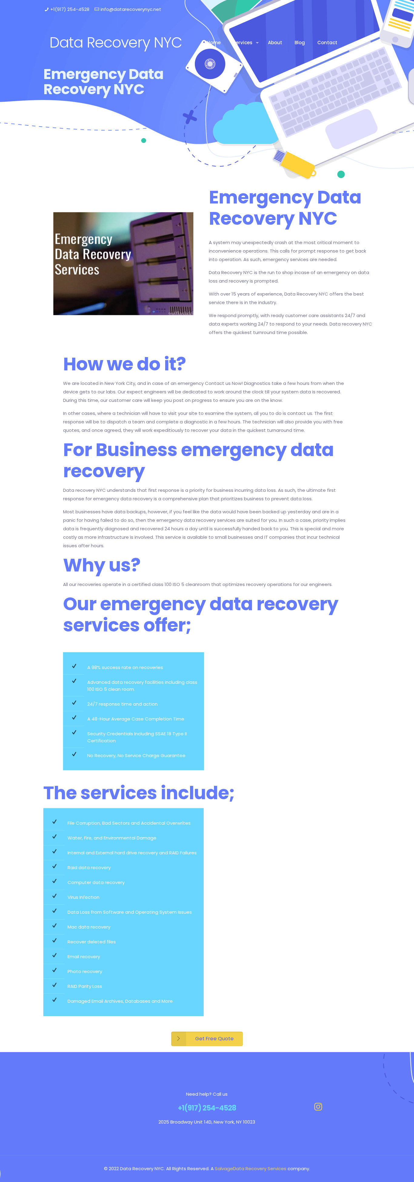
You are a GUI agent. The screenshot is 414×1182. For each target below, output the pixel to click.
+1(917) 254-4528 (69, 9)
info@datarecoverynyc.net (131, 9)
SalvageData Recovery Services (250, 1168)
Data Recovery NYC (115, 42)
